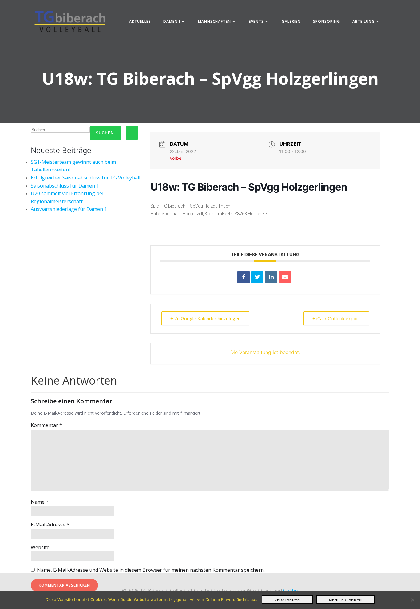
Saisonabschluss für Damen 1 (65, 185)
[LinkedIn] (271, 277)
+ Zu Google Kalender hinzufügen (205, 318)
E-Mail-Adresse (50, 524)
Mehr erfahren (345, 600)
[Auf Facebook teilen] (243, 277)
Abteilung (363, 21)
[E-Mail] (285, 277)
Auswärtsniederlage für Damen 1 (69, 209)
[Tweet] (257, 277)
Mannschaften (214, 21)
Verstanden (287, 600)
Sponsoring (326, 21)
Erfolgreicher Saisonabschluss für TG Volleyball (85, 177)
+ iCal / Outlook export (336, 318)
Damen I (171, 21)
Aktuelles (140, 21)
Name (40, 501)
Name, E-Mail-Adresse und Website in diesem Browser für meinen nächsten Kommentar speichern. (151, 570)
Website (40, 547)
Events (256, 21)
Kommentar (46, 425)
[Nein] (412, 600)
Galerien (291, 21)
